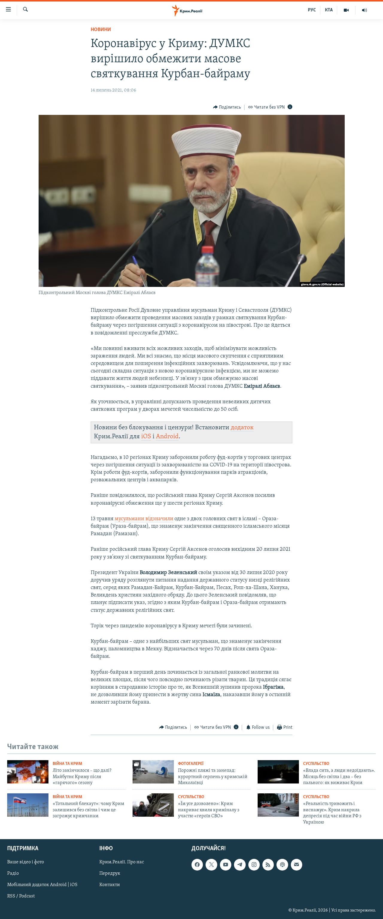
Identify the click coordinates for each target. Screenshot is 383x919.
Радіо (13, 873)
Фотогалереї (190, 764)
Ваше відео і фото (25, 862)
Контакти (109, 885)
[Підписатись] (296, 864)
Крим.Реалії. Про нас (121, 862)
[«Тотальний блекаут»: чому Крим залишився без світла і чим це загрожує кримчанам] (27, 805)
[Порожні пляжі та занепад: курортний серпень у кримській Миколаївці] (153, 771)
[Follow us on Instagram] (254, 864)
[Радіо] (364, 10)
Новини (101, 30)
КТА (329, 10)
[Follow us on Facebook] (197, 864)
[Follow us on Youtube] (225, 864)
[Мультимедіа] (346, 10)
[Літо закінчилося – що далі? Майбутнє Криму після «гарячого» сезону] (27, 771)
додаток (242, 427)
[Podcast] (282, 864)
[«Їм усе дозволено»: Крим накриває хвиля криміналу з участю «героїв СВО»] (153, 805)
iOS (146, 436)
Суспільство (316, 764)
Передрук (109, 873)
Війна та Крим (67, 764)
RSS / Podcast (21, 896)
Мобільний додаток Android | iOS (42, 885)
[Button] (227, 107)
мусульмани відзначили (144, 519)
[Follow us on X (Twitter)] (211, 864)
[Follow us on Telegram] (239, 864)
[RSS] (268, 864)
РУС (312, 10)
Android (167, 436)
